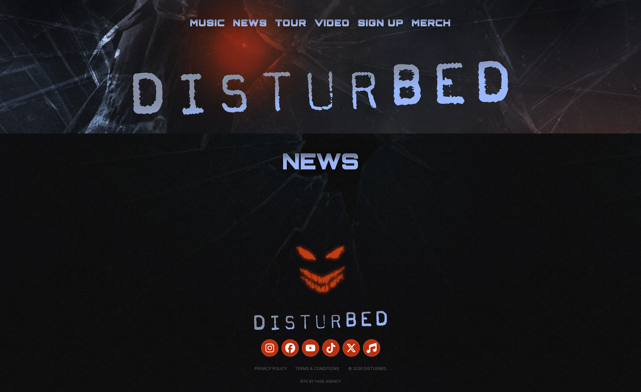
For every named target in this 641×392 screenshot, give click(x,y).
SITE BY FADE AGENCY (320, 381)
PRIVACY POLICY (270, 368)
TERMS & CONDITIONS (317, 368)
